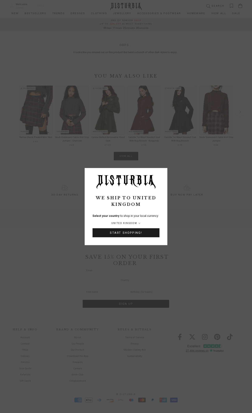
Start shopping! (126, 232)
